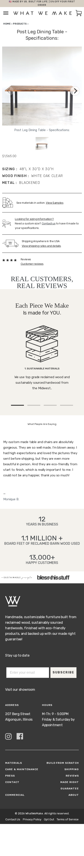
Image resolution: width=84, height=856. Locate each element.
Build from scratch (63, 762)
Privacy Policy (32, 819)
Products (20, 23)
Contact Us (12, 819)
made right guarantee (69, 785)
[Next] (75, 91)
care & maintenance (21, 769)
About (73, 794)
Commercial (15, 794)
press (10, 775)
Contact (12, 782)
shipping (71, 769)
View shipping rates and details (41, 245)
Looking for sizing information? (34, 219)
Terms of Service (68, 819)
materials (13, 762)
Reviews (72, 775)
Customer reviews (32, 263)
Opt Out (49, 819)
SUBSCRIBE (63, 672)
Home (7, 23)
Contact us (49, 223)
